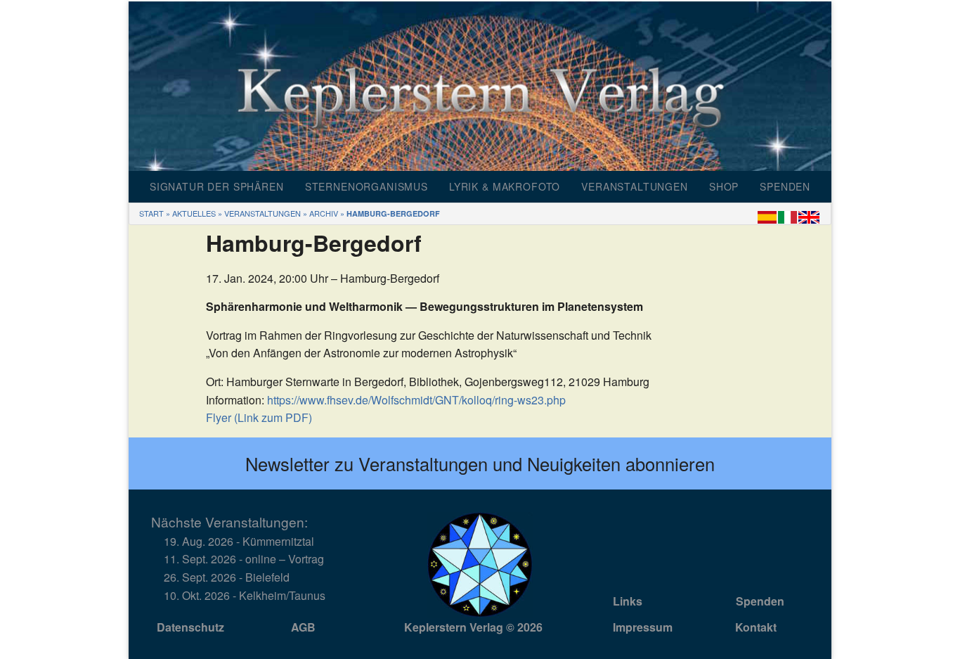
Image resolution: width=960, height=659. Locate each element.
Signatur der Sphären (217, 186)
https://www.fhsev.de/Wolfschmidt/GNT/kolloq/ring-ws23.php (416, 400)
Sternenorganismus (366, 186)
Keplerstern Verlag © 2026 (473, 627)
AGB (303, 627)
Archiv (323, 213)
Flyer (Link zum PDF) (259, 417)
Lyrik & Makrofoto (504, 186)
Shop (724, 186)
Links (627, 601)
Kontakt (756, 627)
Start (151, 213)
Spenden (785, 186)
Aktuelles (194, 213)
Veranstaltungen (634, 186)
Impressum (643, 627)
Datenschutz (190, 627)
